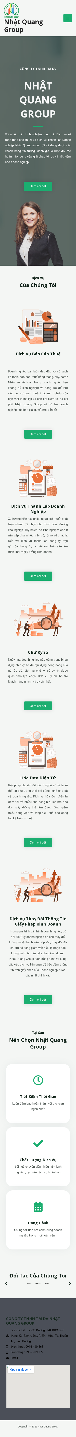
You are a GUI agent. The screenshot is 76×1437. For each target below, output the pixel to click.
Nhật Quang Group (23, 25)
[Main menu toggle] (67, 18)
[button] (6, 1284)
